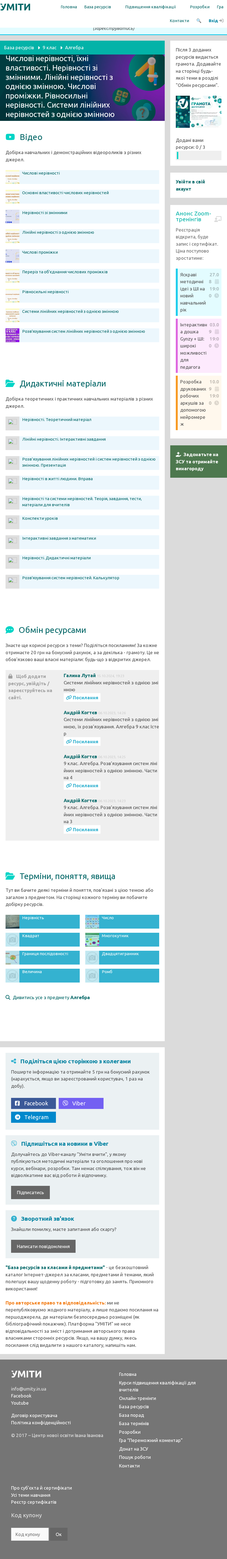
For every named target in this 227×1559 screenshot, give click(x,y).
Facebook (34, 1103)
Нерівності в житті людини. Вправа (57, 478)
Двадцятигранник (120, 953)
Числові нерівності (41, 173)
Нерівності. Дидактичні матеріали (56, 557)
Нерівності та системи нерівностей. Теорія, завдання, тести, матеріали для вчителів (82, 501)
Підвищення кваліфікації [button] (150, 6)
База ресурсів (134, 1406)
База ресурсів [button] (97, 6)
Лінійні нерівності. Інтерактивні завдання (64, 439)
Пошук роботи (135, 1457)
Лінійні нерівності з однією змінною (58, 232)
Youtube (20, 1402)
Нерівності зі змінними (44, 212)
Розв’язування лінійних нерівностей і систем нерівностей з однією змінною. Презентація (89, 462)
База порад (131, 1415)
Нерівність (33, 917)
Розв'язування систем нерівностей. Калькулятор (70, 577)
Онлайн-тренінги (137, 1398)
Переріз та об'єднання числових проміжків (65, 271)
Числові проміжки (40, 252)
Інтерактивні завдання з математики (59, 538)
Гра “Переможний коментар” (151, 1440)
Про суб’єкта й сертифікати (41, 1487)
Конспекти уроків (40, 518)
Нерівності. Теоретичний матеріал (56, 419)
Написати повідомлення (43, 1246)
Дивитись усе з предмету (50, 997)
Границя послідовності (45, 953)
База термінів (134, 1423)
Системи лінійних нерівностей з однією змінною (70, 311)
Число (108, 917)
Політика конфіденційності (41, 1422)
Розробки (200, 6)
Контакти (179, 20)
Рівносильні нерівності (45, 291)
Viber (77, 1103)
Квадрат (30, 935)
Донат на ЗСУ (133, 1448)
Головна (69, 6)
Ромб (107, 971)
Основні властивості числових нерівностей (65, 192)
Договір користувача (34, 1415)
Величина (32, 971)
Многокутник (115, 935)
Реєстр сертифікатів (33, 1502)
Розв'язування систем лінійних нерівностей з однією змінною (83, 331)
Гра (220, 6)
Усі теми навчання (30, 1495)
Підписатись (30, 1192)
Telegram (34, 1117)
